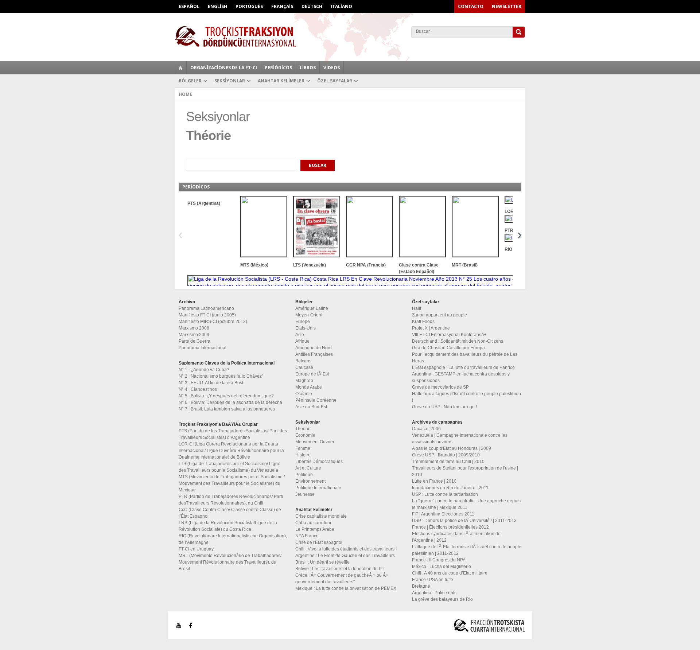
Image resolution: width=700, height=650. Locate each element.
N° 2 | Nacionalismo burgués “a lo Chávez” (221, 376)
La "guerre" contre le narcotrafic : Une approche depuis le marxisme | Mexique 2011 (466, 504)
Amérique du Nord (313, 347)
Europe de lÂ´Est (312, 374)
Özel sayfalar (334, 81)
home (180, 67)
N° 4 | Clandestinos (198, 389)
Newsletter (506, 6)
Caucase (304, 367)
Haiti (416, 308)
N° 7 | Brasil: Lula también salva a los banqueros (227, 409)
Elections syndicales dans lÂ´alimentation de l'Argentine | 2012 (456, 537)
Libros (308, 68)
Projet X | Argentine (431, 328)
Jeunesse (305, 494)
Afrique (302, 341)
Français (282, 6)
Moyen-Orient (308, 315)
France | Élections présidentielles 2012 (450, 527)
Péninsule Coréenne (316, 400)
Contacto (470, 6)
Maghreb (304, 380)
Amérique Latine (311, 308)
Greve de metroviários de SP (440, 387)
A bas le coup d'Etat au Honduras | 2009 (451, 448)
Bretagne (421, 586)
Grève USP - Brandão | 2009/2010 (446, 455)
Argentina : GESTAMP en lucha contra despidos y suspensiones (461, 377)
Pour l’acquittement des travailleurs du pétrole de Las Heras (464, 357)
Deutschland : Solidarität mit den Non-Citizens (457, 341)
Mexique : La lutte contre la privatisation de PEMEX (345, 588)
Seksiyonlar (229, 81)
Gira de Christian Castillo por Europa (448, 347)
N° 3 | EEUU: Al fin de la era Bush (212, 382)
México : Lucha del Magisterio (441, 566)
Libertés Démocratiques (319, 461)
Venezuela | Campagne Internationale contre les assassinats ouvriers (460, 438)
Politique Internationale (318, 487)
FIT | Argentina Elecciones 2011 (443, 514)
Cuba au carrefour (313, 522)
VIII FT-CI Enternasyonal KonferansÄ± (449, 334)
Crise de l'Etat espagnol (318, 542)
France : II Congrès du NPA (439, 560)
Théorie (303, 428)
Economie (305, 435)
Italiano (341, 6)
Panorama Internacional (202, 347)
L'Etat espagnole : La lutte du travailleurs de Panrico (463, 367)
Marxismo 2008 (194, 328)
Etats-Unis (305, 328)
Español (189, 6)
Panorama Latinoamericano (206, 308)
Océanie (303, 393)
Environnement (310, 481)
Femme (302, 448)
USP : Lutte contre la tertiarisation (445, 494)
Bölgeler (190, 81)
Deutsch (312, 6)
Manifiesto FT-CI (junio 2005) (207, 315)
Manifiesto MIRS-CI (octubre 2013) (213, 321)
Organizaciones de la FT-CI (223, 68)
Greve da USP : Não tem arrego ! (444, 406)
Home (185, 94)
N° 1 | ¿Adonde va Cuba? (204, 369)
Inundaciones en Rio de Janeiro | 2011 (450, 487)
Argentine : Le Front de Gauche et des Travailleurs (345, 555)
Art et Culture (308, 468)
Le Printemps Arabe (314, 529)
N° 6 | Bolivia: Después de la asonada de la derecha (230, 402)
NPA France (307, 535)
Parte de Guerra (194, 341)
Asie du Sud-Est (311, 406)
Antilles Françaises (314, 354)
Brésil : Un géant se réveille (322, 562)
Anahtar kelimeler (281, 81)
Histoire (303, 455)
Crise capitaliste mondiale (321, 516)
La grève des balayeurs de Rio (442, 599)
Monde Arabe (308, 387)
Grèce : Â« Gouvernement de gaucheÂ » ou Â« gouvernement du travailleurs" (341, 578)
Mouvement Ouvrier (314, 441)
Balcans (303, 360)
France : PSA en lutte (432, 579)
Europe (302, 321)
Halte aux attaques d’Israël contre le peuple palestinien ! (466, 397)
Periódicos (278, 68)
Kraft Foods (423, 321)
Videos (331, 68)
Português (249, 6)
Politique (304, 474)
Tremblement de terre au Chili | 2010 (448, 461)
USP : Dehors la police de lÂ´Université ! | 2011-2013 (464, 520)
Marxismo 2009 (194, 334)
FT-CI (350, 36)
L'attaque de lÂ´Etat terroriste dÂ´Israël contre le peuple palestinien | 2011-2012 (466, 550)
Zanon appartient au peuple (439, 315)
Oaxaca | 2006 (426, 428)
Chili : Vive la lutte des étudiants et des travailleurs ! (346, 549)
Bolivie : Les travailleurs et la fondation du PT (339, 568)
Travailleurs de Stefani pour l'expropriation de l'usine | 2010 (465, 471)
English (217, 6)
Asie (299, 334)
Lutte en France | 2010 (434, 481)
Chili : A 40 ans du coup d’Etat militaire (449, 573)
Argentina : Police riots (434, 592)
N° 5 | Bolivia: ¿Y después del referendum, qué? (226, 395)
